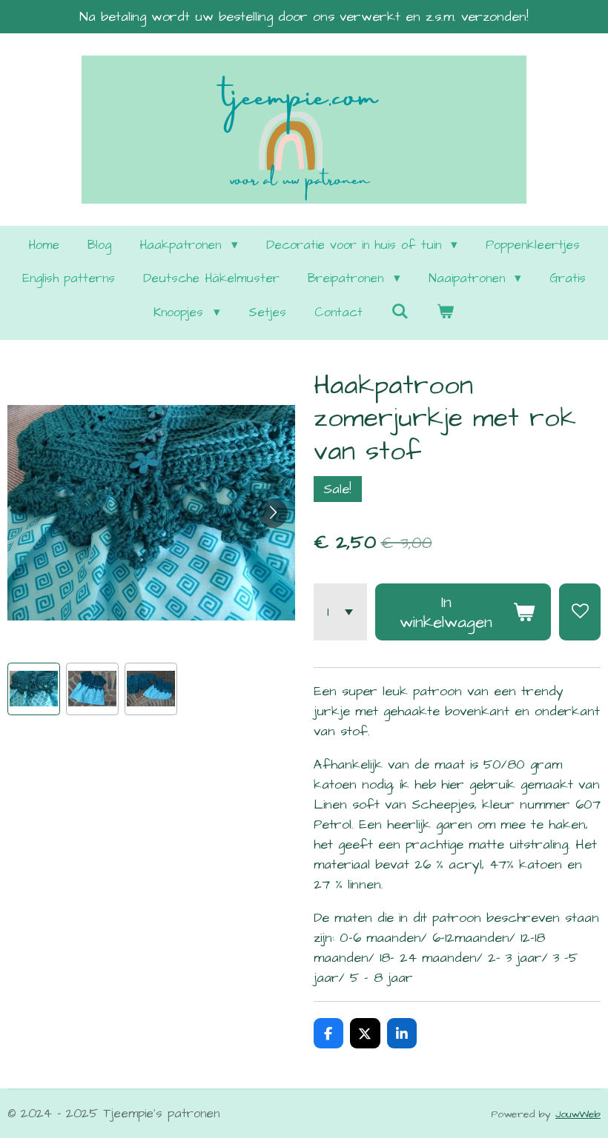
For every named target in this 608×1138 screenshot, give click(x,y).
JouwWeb (578, 1114)
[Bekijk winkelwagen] (445, 313)
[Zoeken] (399, 312)
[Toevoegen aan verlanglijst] (580, 611)
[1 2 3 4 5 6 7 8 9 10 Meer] (340, 611)
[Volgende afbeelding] (273, 513)
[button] (33, 689)
